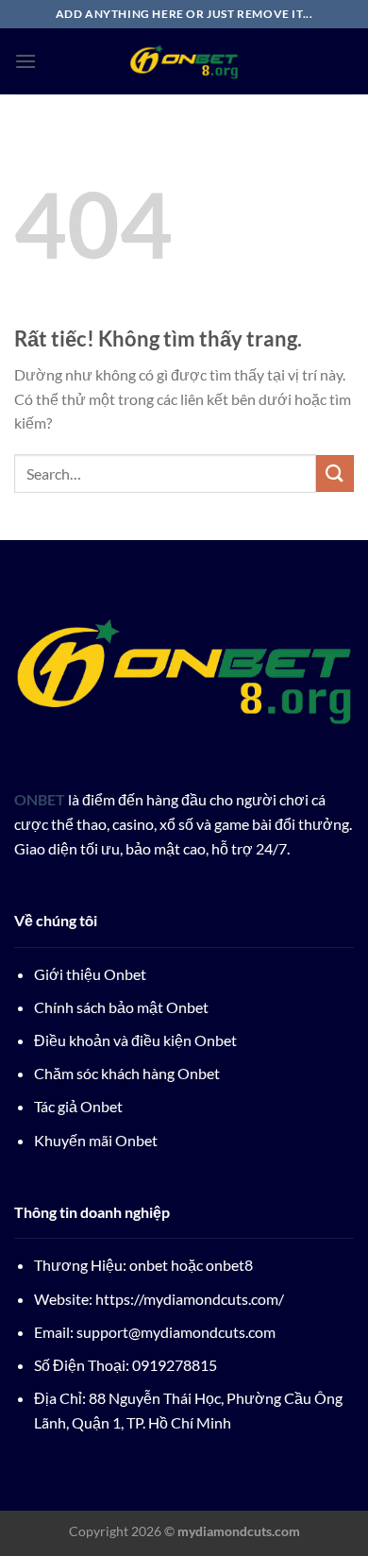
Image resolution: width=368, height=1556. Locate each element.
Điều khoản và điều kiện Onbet (135, 1040)
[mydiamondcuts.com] (184, 61)
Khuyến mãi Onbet (96, 1140)
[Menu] (25, 61)
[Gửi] (335, 473)
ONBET (39, 799)
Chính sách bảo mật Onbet (121, 1007)
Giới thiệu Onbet (90, 974)
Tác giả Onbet (78, 1106)
